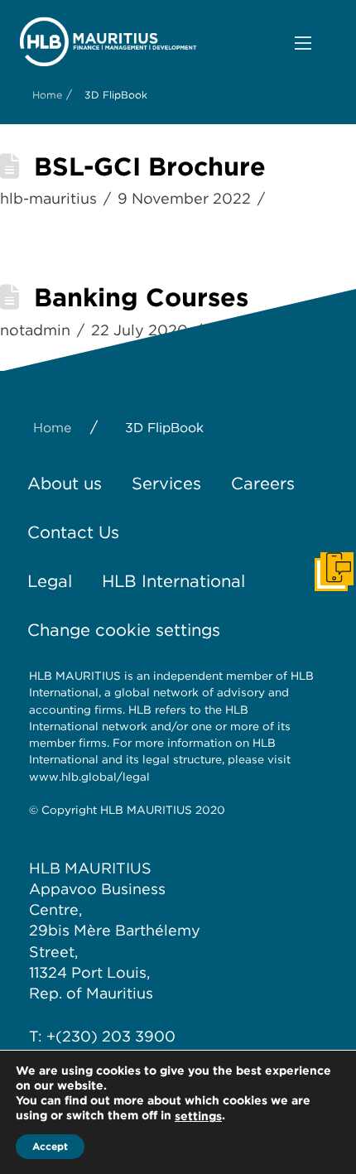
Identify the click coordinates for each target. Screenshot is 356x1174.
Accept (50, 1146)
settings (198, 1116)
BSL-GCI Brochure (150, 166)
